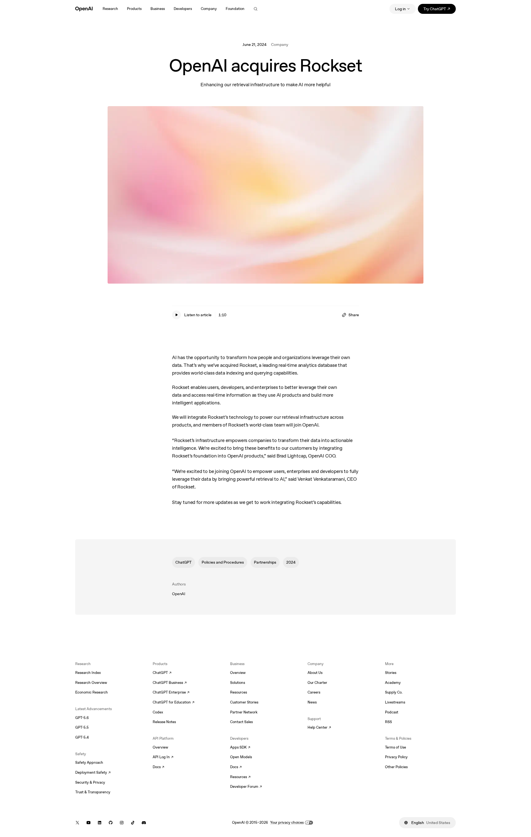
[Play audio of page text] (176, 314)
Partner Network (243, 712)
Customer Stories (244, 702)
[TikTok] (133, 822)
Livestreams (395, 702)
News (312, 702)
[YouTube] (88, 822)
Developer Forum (246, 786)
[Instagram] (121, 822)
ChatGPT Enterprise (171, 692)
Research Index (88, 673)
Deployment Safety (93, 772)
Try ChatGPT (439, 10)
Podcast (391, 712)
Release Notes (164, 722)
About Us (315, 673)
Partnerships (265, 562)
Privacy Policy (396, 757)
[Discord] (144, 822)
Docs (158, 767)
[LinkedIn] (99, 822)
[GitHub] (110, 822)
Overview (160, 747)
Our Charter (317, 683)
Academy (393, 683)
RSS (388, 722)
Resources (238, 692)
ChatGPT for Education (173, 702)
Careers (314, 692)
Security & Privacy (90, 782)
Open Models (241, 757)
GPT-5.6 (82, 718)
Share (353, 315)
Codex (158, 712)
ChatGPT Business (170, 683)
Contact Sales (241, 722)
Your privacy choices (287, 822)
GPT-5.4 (82, 737)
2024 (291, 562)
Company (279, 44)
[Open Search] (255, 8)
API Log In (163, 757)
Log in (400, 9)
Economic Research (91, 692)
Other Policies (396, 767)
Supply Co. (393, 692)
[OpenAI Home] (84, 9)
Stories (390, 673)
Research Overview (91, 683)
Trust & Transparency (92, 792)
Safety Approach (89, 762)
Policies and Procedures (223, 562)
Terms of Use (395, 747)
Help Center (319, 727)
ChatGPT (183, 562)
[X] (77, 822)
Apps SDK (240, 747)
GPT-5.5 (82, 727)
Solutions (237, 683)
